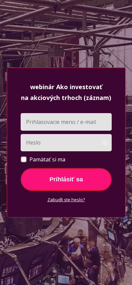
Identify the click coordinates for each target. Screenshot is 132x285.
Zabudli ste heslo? (66, 200)
